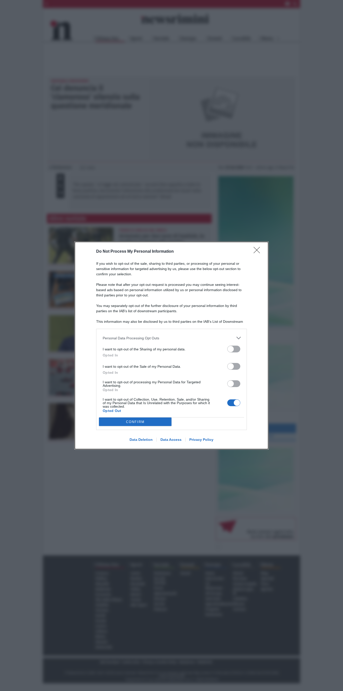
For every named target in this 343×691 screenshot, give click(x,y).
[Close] (258, 251)
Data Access (171, 440)
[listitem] (171, 338)
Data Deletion (141, 440)
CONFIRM (135, 422)
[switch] (233, 349)
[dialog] (171, 345)
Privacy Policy (201, 440)
